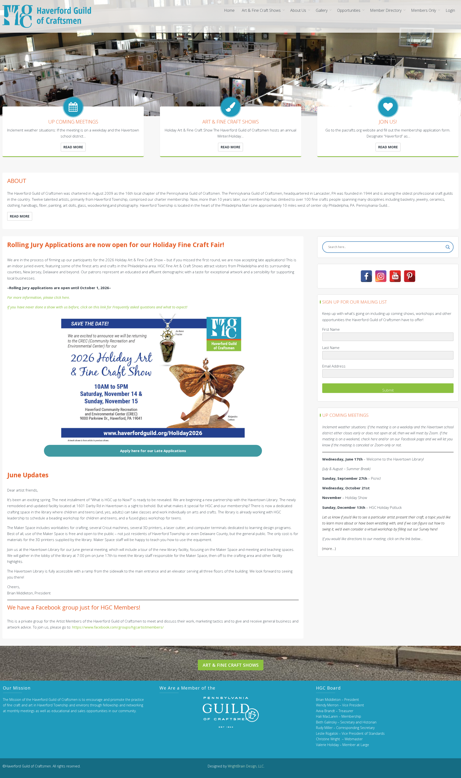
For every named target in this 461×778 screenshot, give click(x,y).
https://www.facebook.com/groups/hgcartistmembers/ (118, 627)
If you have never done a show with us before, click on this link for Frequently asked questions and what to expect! (97, 307)
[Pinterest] (410, 276)
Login (450, 10)
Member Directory (385, 10)
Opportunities (348, 10)
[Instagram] (381, 276)
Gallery (322, 10)
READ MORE (73, 147)
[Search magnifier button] (447, 247)
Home (229, 10)
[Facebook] (366, 276)
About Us (298, 10)
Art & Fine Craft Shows (261, 10)
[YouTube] (395, 276)
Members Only (423, 10)
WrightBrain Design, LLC (246, 766)
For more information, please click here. (38, 297)
